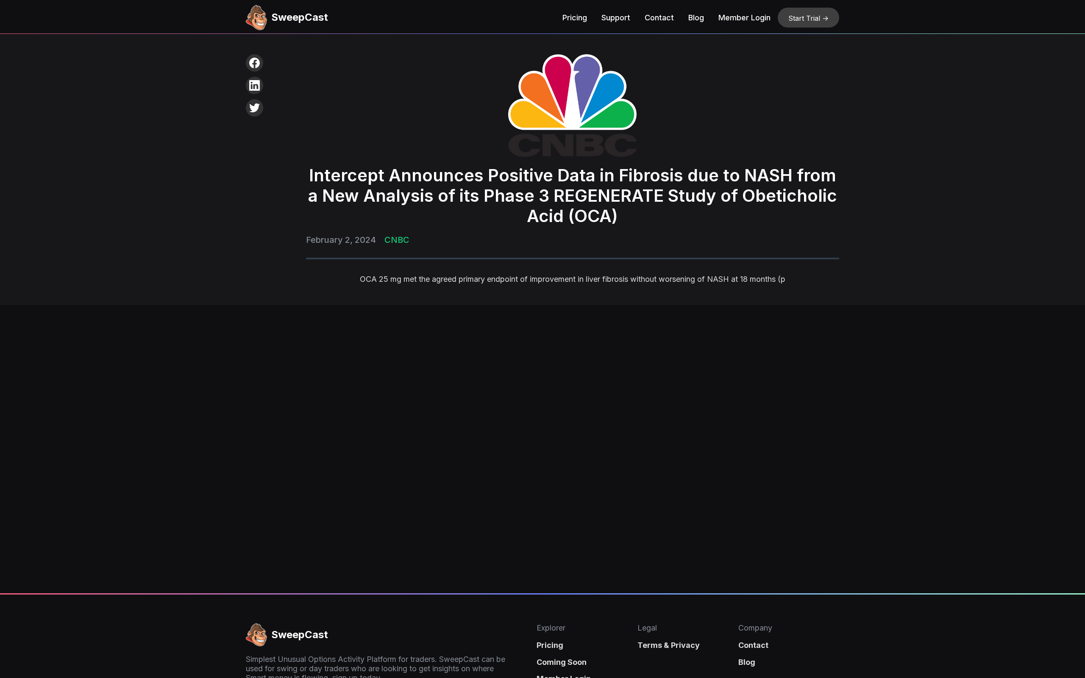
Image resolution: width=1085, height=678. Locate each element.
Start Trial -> (808, 18)
